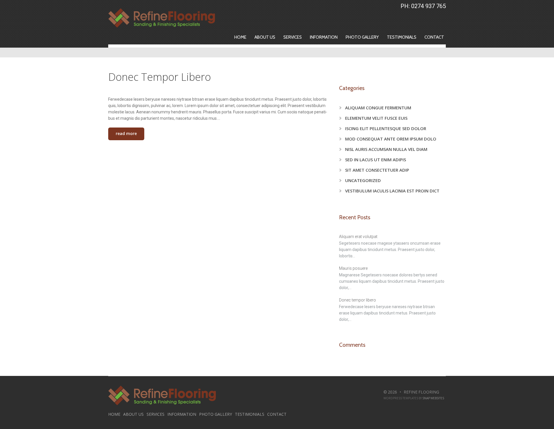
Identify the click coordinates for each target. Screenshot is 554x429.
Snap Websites (433, 398)
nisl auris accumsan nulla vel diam (386, 149)
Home (240, 37)
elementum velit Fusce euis (376, 118)
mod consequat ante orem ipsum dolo (390, 139)
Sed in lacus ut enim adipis (375, 159)
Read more (126, 133)
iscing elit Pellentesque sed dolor (385, 128)
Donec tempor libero (159, 77)
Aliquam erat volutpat (358, 236)
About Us (264, 37)
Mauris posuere (353, 268)
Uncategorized (363, 180)
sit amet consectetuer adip (377, 170)
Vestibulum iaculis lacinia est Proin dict (392, 191)
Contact (434, 37)
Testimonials (401, 37)
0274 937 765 (428, 6)
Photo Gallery (362, 37)
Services (292, 37)
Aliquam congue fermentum (378, 107)
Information (324, 37)
